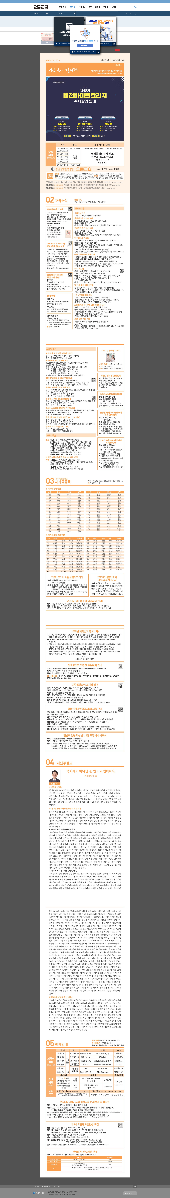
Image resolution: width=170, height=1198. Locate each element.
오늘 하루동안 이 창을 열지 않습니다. (68, 43)
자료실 (48, 13)
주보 (62, 13)
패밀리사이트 (129, 1193)
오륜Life (36, 13)
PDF (117, 49)
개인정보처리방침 (46, 1186)
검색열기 (135, 6)
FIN (59, 1186)
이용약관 (36, 1186)
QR (54, 1186)
